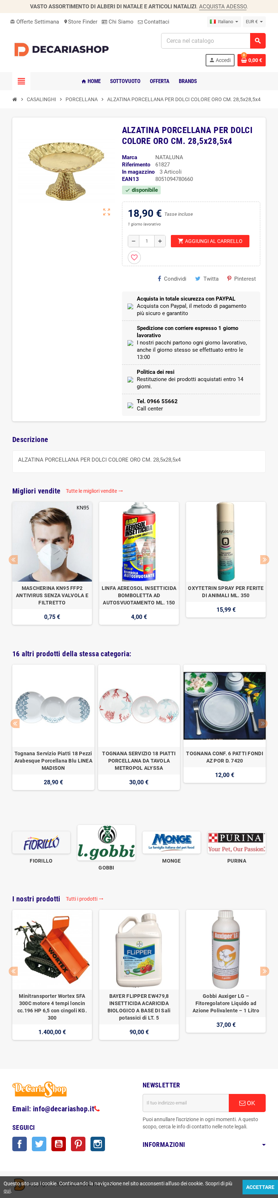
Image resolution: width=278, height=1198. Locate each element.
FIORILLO (41, 861)
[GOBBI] (106, 842)
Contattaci (156, 21)
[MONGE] (172, 842)
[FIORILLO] (41, 842)
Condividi (175, 279)
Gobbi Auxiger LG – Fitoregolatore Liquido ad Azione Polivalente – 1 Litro (226, 1003)
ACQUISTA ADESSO (223, 6)
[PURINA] (237, 842)
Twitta (211, 279)
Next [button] (264, 559)
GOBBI (106, 868)
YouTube (58, 1144)
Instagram (97, 1144)
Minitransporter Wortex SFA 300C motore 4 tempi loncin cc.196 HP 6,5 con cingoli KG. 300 (52, 1007)
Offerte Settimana (34, 21)
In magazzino (138, 172)
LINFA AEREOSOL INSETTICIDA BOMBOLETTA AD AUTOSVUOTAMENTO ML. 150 (139, 595)
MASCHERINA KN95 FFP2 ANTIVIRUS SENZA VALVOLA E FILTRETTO (52, 595)
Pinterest (245, 279)
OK (250, 1103)
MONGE (171, 861)
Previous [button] (13, 559)
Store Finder (80, 21)
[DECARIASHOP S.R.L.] (63, 49)
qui (7, 1191)
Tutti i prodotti (85, 899)
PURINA (236, 861)
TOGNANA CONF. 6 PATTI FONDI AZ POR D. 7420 (224, 757)
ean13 (130, 179)
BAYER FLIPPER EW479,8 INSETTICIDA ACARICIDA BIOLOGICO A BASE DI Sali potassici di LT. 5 (139, 1007)
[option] (52, 567)
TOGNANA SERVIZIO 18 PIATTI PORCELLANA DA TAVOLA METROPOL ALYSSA (139, 761)
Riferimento (136, 164)
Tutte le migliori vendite (94, 491)
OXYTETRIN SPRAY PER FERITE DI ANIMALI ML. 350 (226, 591)
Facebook (19, 1144)
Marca (129, 157)
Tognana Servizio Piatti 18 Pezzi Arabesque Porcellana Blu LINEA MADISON (53, 761)
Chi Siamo (120, 21)
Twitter (39, 1144)
